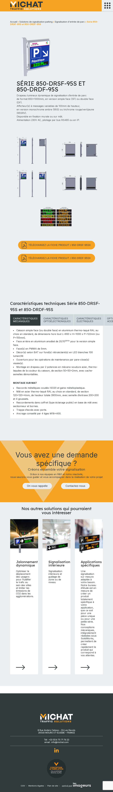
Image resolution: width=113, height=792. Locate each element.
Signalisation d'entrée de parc (70, 21)
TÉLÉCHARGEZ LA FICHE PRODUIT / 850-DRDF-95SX (59, 258)
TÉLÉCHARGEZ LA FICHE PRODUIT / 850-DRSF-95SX (59, 245)
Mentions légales (36, 786)
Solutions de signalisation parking (36, 21)
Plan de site (52, 786)
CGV (23, 786)
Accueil (13, 21)
